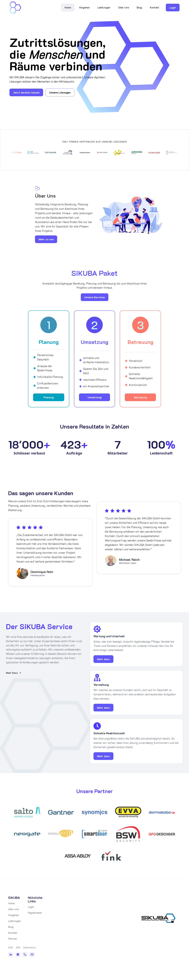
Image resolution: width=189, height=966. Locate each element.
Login (172, 7)
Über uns (13, 909)
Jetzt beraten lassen (26, 92)
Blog (139, 7)
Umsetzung (94, 397)
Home (68, 7)
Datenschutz (29, 947)
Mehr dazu (103, 659)
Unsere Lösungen (60, 92)
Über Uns (123, 7)
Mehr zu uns (46, 239)
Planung (49, 397)
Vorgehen (84, 7)
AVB (18, 947)
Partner (12, 938)
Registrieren (35, 912)
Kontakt (154, 7)
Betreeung (140, 397)
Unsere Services (94, 297)
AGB (10, 947)
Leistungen (104, 7)
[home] (15, 7)
